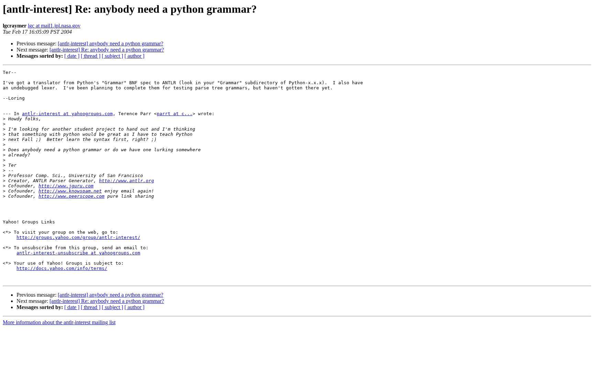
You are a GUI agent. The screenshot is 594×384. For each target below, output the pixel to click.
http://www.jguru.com (66, 185)
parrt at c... (174, 113)
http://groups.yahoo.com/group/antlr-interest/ (78, 237)
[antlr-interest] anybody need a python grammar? (110, 43)
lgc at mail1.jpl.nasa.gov (54, 26)
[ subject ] (112, 56)
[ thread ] (90, 56)
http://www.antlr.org (126, 180)
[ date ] (71, 56)
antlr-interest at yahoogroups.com (67, 113)
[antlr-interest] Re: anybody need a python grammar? (107, 50)
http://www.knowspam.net (70, 191)
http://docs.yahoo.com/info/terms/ (61, 268)
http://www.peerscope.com (71, 196)
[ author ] (134, 56)
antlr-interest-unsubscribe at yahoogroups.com (78, 252)
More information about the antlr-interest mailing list (59, 322)
